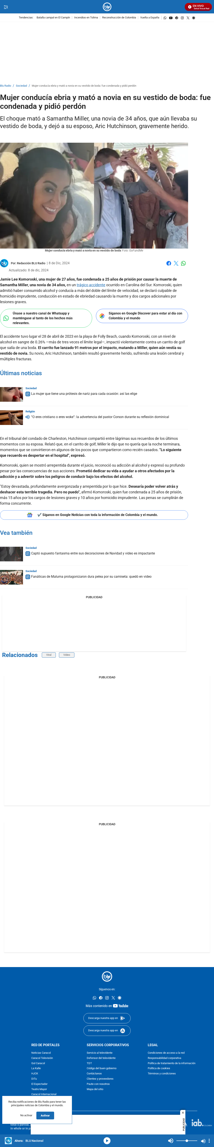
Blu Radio (5, 86)
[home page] (107, 7)
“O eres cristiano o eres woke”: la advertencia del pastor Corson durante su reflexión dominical (100, 417)
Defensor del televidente (101, 1058)
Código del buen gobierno (101, 1068)
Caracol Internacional (43, 1094)
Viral (48, 654)
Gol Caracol (38, 1063)
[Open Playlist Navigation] (209, 1141)
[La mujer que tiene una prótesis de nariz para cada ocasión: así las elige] (11, 394)
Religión (30, 411)
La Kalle (36, 1068)
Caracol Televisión (42, 1058)
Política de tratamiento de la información (171, 1063)
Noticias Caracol (41, 1053)
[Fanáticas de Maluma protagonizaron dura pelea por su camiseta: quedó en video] (11, 577)
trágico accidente (91, 285)
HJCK (34, 1073)
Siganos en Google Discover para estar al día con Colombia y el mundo (145, 315)
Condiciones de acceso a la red (166, 1053)
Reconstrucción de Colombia (119, 17)
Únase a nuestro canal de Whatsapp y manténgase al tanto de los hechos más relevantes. (43, 318)
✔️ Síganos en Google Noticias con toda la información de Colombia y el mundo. (97, 515)
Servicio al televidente (99, 1053)
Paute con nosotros (98, 1084)
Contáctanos (94, 1073)
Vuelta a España (149, 17)
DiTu (34, 1079)
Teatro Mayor (39, 1089)
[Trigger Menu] (5, 7)
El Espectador (39, 1084)
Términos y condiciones (162, 1073)
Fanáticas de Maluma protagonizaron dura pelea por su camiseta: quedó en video (91, 577)
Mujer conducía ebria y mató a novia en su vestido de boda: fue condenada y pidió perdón (84, 86)
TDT (89, 1063)
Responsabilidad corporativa (164, 1058)
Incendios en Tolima (86, 17)
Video (66, 654)
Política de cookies (159, 1068)
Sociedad (21, 86)
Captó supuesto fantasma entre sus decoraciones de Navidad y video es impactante (93, 553)
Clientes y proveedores (100, 1079)
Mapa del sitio (95, 1089)
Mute (170, 1140)
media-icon (107, 1141)
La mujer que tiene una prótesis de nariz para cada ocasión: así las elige (84, 394)
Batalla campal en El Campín (53, 17)
